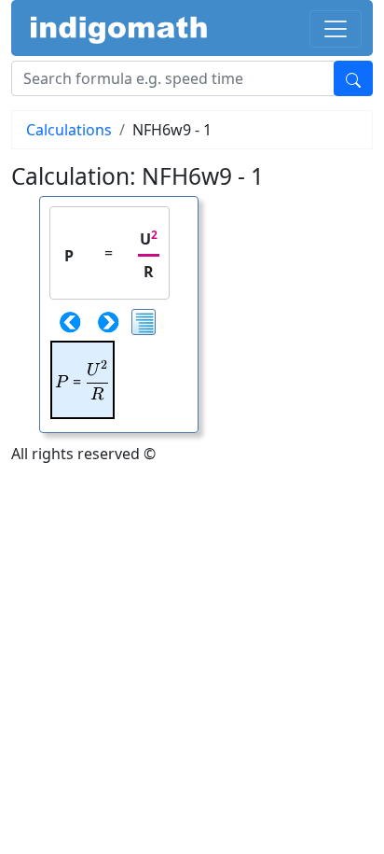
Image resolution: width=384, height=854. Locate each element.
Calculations (69, 129)
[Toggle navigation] (335, 29)
